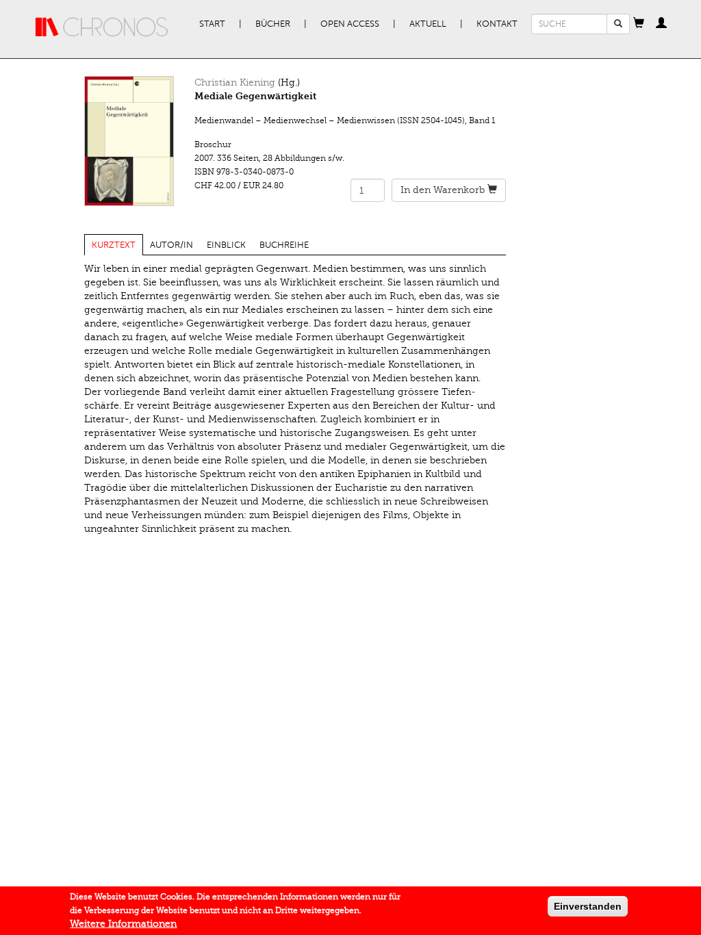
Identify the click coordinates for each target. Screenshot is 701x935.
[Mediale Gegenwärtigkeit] (129, 141)
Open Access (349, 24)
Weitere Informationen (123, 924)
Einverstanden (588, 906)
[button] (638, 24)
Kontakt (497, 24)
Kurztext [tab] (114, 245)
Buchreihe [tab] (284, 245)
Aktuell (427, 24)
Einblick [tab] (226, 245)
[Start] (102, 27)
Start (212, 24)
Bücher (272, 24)
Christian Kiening (234, 82)
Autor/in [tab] (171, 245)
